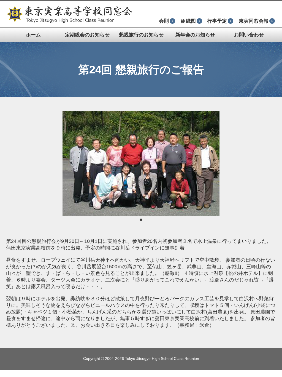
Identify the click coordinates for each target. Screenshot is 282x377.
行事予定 (217, 21)
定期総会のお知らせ (87, 35)
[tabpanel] (141, 163)
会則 (164, 21)
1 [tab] (141, 220)
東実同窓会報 (254, 21)
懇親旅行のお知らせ (141, 35)
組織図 (188, 21)
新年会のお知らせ (195, 35)
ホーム (33, 35)
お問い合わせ (249, 35)
